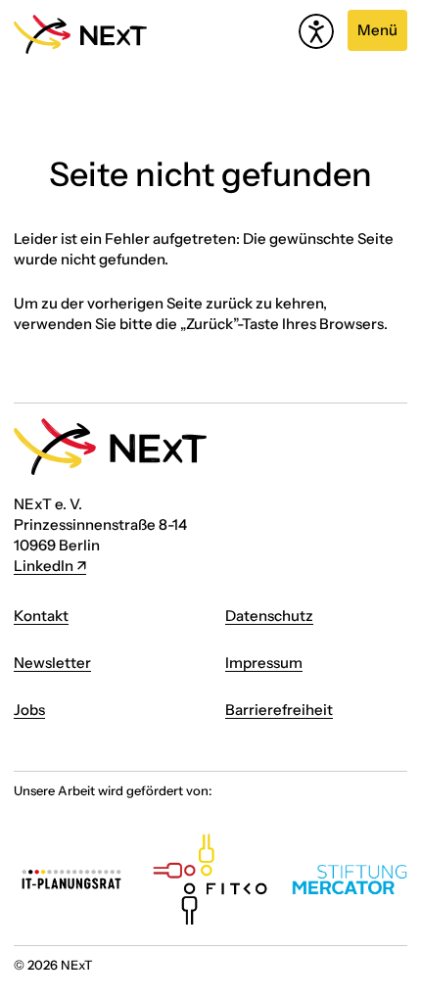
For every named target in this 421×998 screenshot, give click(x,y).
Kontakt (41, 615)
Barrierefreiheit (279, 709)
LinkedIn (43, 565)
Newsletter (52, 662)
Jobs (29, 709)
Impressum (264, 662)
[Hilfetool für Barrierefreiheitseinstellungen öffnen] (316, 31)
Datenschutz (269, 615)
